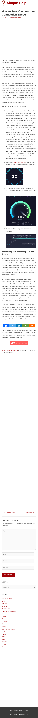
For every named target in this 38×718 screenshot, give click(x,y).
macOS (4, 634)
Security (4, 642)
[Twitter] (12, 325)
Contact (26, 710)
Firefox (4, 616)
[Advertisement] (19, 37)
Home (3, 350)
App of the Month (7, 598)
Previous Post (9, 513)
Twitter (4, 644)
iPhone (4, 626)
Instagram (5, 621)
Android (4, 601)
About (21, 710)
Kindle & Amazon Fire (8, 629)
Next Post (30, 513)
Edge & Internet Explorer (9, 611)
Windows (4, 647)
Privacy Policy (14, 710)
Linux (3, 631)
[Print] (32, 325)
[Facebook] (6, 325)
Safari (3, 639)
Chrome (4, 606)
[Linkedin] (19, 325)
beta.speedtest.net (19, 162)
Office (3, 637)
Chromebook (6, 609)
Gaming (4, 619)
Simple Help (16, 3)
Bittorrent (4, 603)
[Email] (25, 325)
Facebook (5, 614)
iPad (3, 624)
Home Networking (12, 350)
